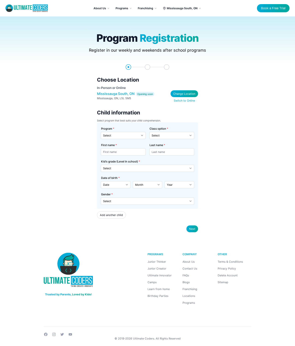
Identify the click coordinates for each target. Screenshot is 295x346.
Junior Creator (157, 268)
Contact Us (189, 268)
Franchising (145, 8)
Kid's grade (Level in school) (119, 161)
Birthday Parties (158, 296)
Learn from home (159, 289)
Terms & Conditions (230, 261)
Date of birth (109, 178)
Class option (158, 128)
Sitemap (223, 282)
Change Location (184, 93)
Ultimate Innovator (160, 275)
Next (192, 229)
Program (106, 128)
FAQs (185, 275)
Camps (152, 282)
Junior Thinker (157, 261)
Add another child (111, 215)
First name (108, 145)
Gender (106, 194)
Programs (122, 8)
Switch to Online (184, 100)
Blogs (186, 282)
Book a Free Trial (273, 8)
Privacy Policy (227, 268)
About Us (100, 8)
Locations (188, 296)
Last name (156, 145)
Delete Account (228, 275)
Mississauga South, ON (182, 8)
